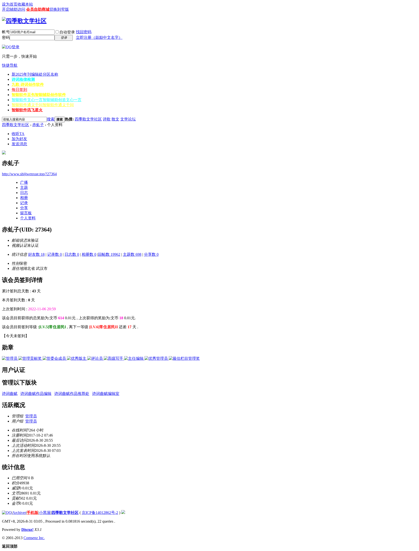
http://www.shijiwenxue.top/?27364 (29, 174)
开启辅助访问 (13, 9)
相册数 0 (89, 254)
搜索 (51, 119)
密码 (6, 37)
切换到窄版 (59, 9)
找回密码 (83, 32)
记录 (24, 203)
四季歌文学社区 (88, 119)
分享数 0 (151, 254)
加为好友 (19, 139)
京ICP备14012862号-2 (100, 513)
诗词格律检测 (23, 79)
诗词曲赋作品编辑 (35, 393)
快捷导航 (9, 65)
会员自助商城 (37, 9)
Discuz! (27, 529)
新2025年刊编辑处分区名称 (35, 74)
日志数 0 (71, 254)
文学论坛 (128, 119)
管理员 (31, 416)
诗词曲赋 (9, 393)
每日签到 (19, 90)
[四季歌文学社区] (24, 21)
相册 (24, 198)
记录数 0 (54, 254)
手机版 (32, 513)
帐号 (6, 32)
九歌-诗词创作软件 (28, 84)
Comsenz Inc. (34, 538)
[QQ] (7, 513)
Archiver (19, 513)
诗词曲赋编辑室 (105, 393)
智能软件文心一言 (46, 100)
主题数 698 (132, 254)
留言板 (26, 213)
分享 (24, 208)
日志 (24, 193)
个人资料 (28, 218)
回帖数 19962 (109, 254)
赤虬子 (38, 125)
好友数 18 (36, 254)
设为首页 (9, 4)
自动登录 (67, 32)
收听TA (18, 134)
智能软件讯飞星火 (27, 110)
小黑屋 (45, 513)
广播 (24, 182)
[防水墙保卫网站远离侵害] (123, 513)
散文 (115, 119)
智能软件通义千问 (43, 105)
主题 (24, 187)
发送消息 (19, 144)
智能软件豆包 (39, 95)
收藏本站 (25, 4)
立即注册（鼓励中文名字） (99, 37)
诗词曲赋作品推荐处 (71, 393)
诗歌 (107, 119)
